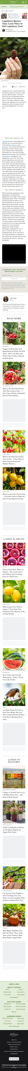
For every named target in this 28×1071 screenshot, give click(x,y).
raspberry (14, 145)
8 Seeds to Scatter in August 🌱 (17, 6)
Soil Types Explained (7, 1023)
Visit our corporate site (19, 1065)
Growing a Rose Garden (21, 1006)
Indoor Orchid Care (7, 1006)
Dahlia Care (14, 1011)
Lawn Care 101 (21, 1020)
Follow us (15, 86)
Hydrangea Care (7, 1003)
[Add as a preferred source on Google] (14, 1058)
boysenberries (6, 156)
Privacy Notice (18, 284)
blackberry (5, 147)
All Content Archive (14, 997)
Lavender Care (7, 1009)
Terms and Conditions (14, 1044)
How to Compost (20, 1023)
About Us (7, 989)
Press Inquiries (7, 994)
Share (6, 86)
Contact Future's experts (14, 1042)
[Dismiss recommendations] (26, 11)
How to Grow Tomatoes (20, 1003)
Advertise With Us (20, 992)
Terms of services (17, 282)
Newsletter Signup (7, 992)
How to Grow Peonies (20, 1009)
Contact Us (20, 989)
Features (23, 31)
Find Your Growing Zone (7, 1018)
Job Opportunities (20, 994)
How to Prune (7, 1020)
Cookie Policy (14, 1049)
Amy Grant (10, 29)
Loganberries (6, 141)
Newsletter (23, 86)
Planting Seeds (21, 1018)
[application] (14, 252)
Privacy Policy (14, 1046)
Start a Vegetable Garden (14, 1026)
